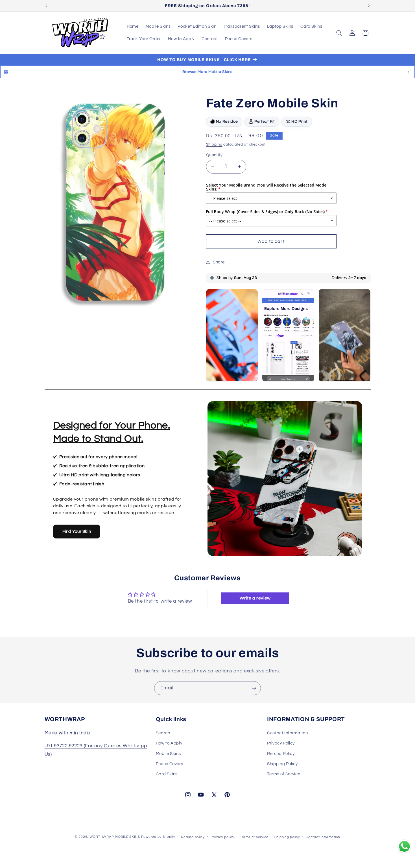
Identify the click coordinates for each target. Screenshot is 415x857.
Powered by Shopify (158, 836)
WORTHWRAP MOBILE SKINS (114, 836)
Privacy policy (222, 837)
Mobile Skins (168, 753)
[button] (339, 32)
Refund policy (193, 837)
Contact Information (287, 733)
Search (163, 733)
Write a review (255, 598)
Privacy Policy (281, 743)
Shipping (214, 144)
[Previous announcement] (46, 5)
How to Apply (169, 743)
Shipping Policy (282, 763)
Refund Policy (280, 753)
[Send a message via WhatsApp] (404, 846)
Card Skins (167, 774)
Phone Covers (169, 763)
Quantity (214, 155)
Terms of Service (283, 774)
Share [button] (219, 262)
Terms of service (254, 837)
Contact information (323, 837)
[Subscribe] (254, 688)
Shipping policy (287, 837)
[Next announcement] (368, 5)
